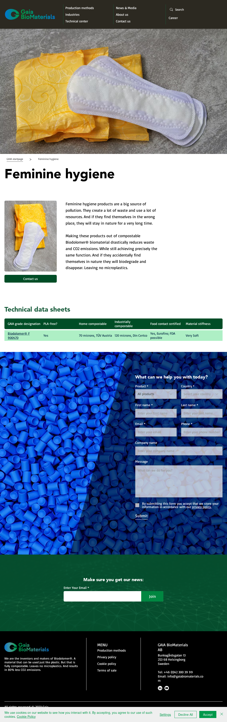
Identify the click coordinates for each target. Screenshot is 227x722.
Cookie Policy (26, 716)
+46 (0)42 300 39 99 (178, 672)
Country (186, 386)
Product (140, 386)
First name (142, 405)
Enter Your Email (75, 587)
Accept (208, 714)
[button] (48, 159)
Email (139, 423)
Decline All (185, 714)
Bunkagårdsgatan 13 (172, 655)
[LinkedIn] (160, 688)
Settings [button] (165, 714)
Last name (188, 405)
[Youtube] (166, 688)
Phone (185, 423)
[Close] (221, 714)
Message (141, 461)
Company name (146, 442)
